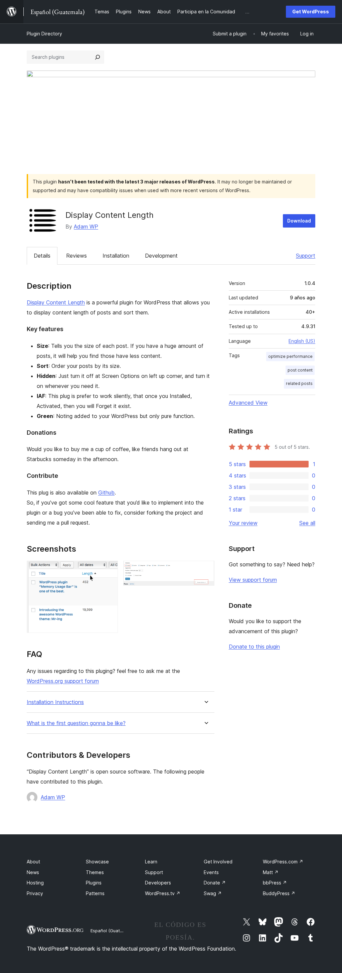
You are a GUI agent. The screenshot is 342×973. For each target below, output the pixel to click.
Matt (271, 872)
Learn (151, 861)
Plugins (94, 882)
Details (42, 255)
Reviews (76, 255)
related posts (299, 383)
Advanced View (248, 402)
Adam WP (86, 226)
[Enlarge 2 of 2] (205, 569)
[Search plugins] (97, 57)
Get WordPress (310, 11)
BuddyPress (279, 893)
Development (161, 255)
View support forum (253, 579)
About (33, 861)
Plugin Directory (44, 33)
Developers (158, 882)
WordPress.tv (162, 893)
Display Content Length (56, 302)
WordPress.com (283, 861)
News (33, 872)
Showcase (97, 861)
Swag (213, 893)
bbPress (275, 882)
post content (300, 370)
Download (299, 221)
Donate (215, 882)
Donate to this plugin (254, 646)
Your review (243, 523)
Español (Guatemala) (112, 930)
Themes (95, 872)
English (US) (302, 341)
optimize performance (290, 356)
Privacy (35, 893)
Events (211, 872)
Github (106, 492)
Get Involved (218, 861)
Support (305, 255)
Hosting (35, 882)
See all (307, 523)
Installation (116, 255)
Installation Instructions (55, 702)
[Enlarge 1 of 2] (109, 569)
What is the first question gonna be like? (76, 723)
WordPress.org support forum (63, 681)
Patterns (95, 893)
